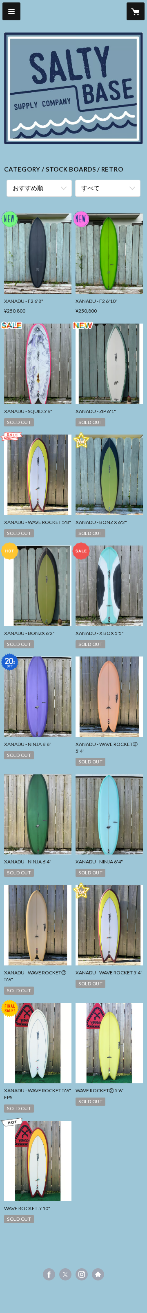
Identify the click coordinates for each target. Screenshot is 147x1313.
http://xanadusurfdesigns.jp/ (98, 1274)
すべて (90, 187)
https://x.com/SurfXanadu (65, 1274)
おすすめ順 (28, 187)
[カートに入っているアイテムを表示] (136, 11)
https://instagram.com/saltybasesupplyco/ (82, 1274)
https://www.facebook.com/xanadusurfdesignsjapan (49, 1274)
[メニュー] (11, 11)
